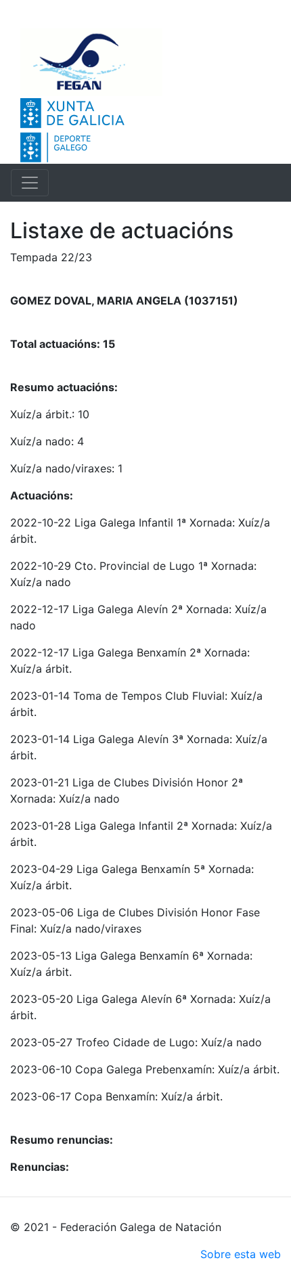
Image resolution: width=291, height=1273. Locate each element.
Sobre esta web (240, 1254)
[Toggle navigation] (30, 182)
